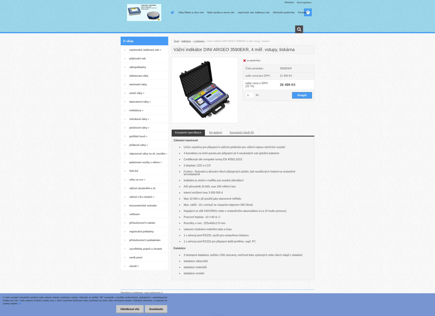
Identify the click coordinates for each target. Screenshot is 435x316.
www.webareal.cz (153, 292)
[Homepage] (172, 12)
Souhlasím (156, 309)
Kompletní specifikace (188, 132)
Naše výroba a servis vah (220, 12)
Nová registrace (304, 2)
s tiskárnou (199, 41)
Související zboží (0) (242, 132)
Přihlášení (289, 2)
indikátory (186, 41)
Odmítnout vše (129, 309)
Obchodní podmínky (284, 12)
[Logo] (144, 12)
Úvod (176, 41)
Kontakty (302, 12)
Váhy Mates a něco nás (191, 12)
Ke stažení (215, 132)
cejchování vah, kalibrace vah (253, 12)
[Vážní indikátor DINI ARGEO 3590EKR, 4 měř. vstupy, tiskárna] (205, 58)
